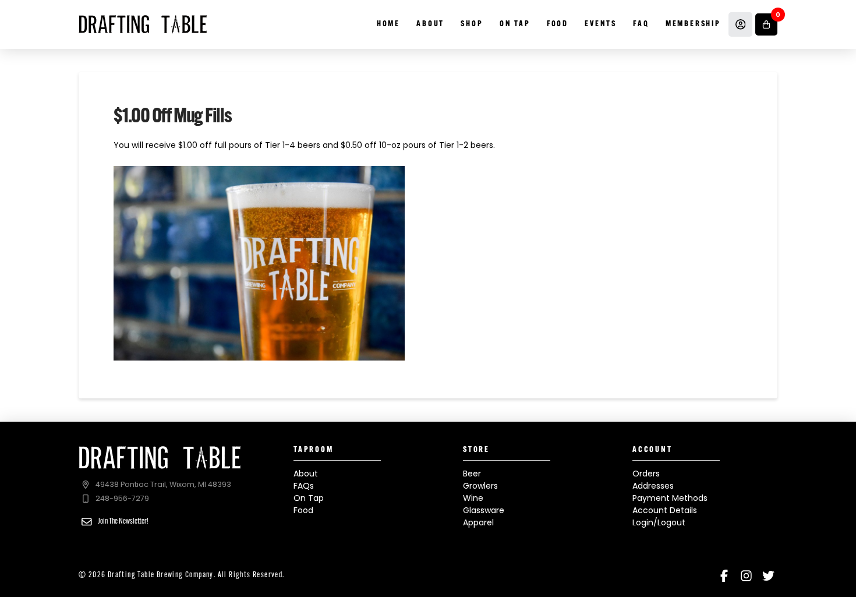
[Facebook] (724, 576)
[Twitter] (768, 576)
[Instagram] (746, 576)
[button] (766, 24)
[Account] (740, 24)
